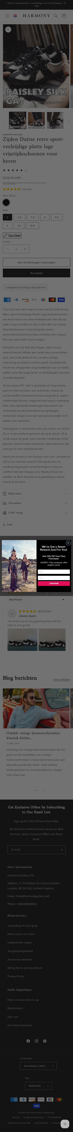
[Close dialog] (68, 543)
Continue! (53, 583)
